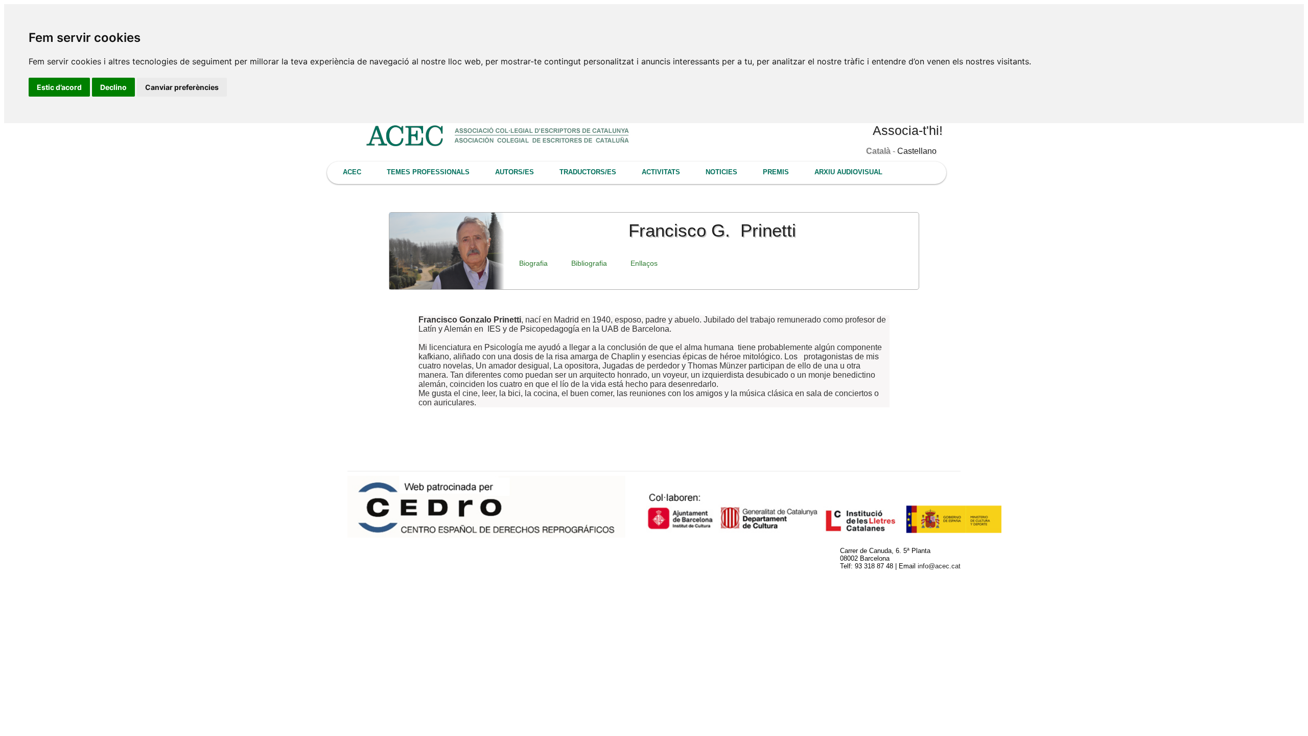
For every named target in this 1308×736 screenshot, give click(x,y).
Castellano (917, 151)
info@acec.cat (939, 566)
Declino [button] (113, 87)
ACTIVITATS (661, 172)
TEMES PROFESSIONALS (428, 172)
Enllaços (644, 263)
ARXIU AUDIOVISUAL (848, 172)
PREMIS (776, 172)
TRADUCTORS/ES (587, 172)
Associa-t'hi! (908, 130)
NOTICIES (721, 172)
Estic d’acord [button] (59, 87)
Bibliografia (589, 263)
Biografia (533, 263)
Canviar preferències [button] (182, 87)
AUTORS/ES (514, 172)
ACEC (352, 172)
